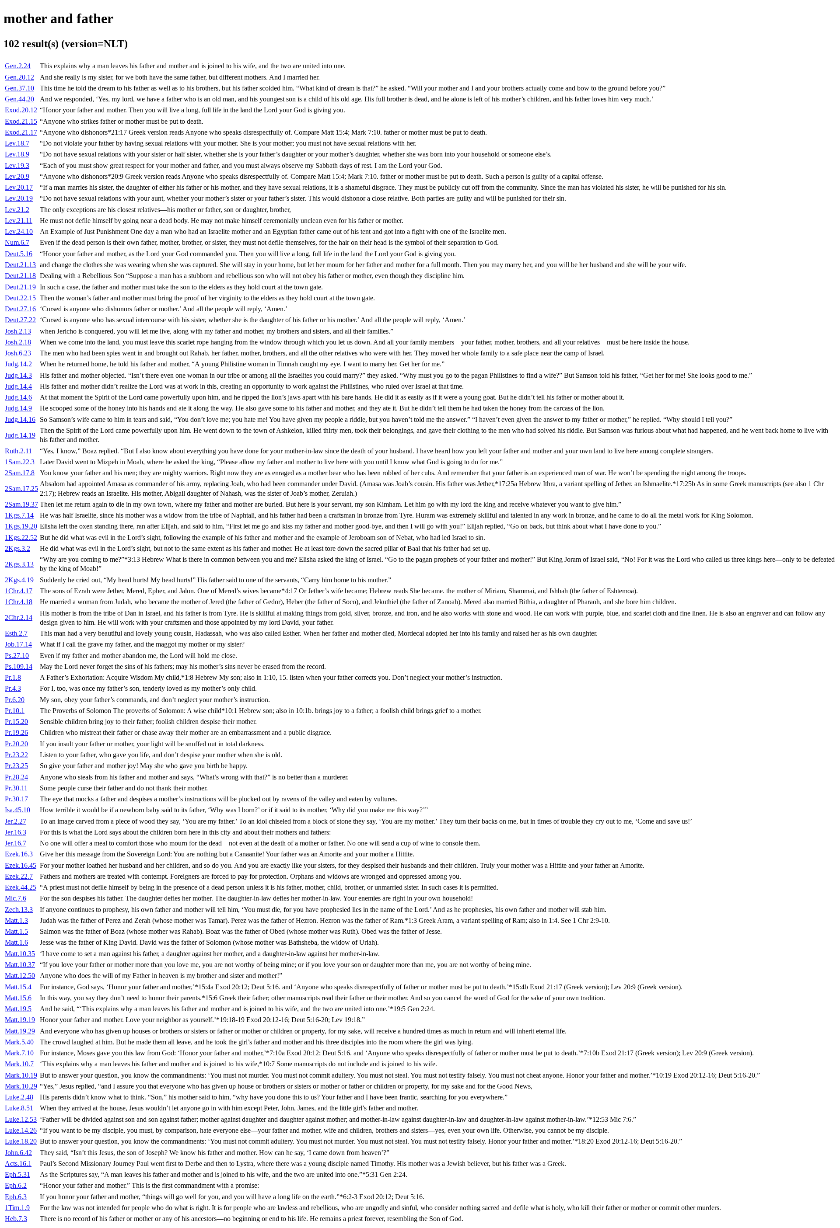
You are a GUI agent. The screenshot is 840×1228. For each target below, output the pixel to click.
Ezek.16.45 (20, 865)
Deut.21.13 (20, 264)
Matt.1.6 (16, 942)
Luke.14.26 (21, 1130)
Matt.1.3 (16, 920)
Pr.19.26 (16, 732)
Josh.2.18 (18, 342)
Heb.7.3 (16, 1218)
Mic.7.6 (15, 898)
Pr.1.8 (13, 677)
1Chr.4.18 (18, 601)
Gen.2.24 (18, 66)
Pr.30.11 (16, 788)
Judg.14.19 (20, 435)
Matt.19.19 (20, 1019)
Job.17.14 (18, 644)
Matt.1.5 (16, 931)
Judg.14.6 (18, 397)
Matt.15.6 (18, 998)
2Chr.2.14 (18, 617)
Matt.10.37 (20, 964)
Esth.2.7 (16, 633)
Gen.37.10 (19, 88)
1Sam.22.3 (20, 462)
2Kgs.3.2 (17, 548)
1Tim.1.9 (17, 1207)
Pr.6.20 (14, 699)
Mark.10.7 (19, 1064)
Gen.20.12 (19, 77)
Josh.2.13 (18, 331)
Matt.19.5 (18, 1008)
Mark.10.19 (21, 1075)
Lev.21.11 (18, 220)
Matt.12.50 (20, 975)
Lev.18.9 (17, 154)
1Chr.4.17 (18, 591)
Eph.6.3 (16, 1196)
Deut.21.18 (20, 275)
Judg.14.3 (18, 375)
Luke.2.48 (19, 1097)
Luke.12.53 (21, 1119)
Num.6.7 (17, 242)
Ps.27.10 (17, 655)
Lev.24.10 (19, 231)
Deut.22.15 (20, 298)
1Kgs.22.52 (21, 537)
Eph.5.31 (17, 1174)
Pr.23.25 (16, 765)
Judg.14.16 (20, 419)
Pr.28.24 (16, 777)
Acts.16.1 (18, 1163)
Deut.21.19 (20, 287)
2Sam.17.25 (21, 488)
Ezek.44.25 (20, 887)
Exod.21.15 (21, 121)
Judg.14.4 (18, 386)
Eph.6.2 (16, 1185)
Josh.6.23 (18, 353)
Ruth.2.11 (18, 451)
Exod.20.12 (21, 110)
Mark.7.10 (19, 1053)
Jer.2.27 (15, 821)
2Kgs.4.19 (19, 580)
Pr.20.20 (16, 744)
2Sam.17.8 (20, 473)
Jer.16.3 (15, 832)
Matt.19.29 (20, 1031)
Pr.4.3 (13, 688)
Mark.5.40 (19, 1042)
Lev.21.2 (17, 209)
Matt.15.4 (18, 987)
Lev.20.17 (19, 187)
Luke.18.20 (21, 1141)
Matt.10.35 (20, 953)
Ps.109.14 (18, 666)
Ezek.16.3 (19, 854)
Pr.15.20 (16, 721)
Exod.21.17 (21, 132)
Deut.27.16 (20, 309)
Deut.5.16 (18, 253)
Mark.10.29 (21, 1086)
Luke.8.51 (19, 1108)
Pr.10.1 (14, 710)
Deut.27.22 (20, 320)
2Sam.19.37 (21, 504)
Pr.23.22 (16, 754)
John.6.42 (18, 1152)
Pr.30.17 (16, 799)
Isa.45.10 (17, 810)
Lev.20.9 (17, 176)
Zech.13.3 (19, 909)
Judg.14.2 (18, 364)
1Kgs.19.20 (21, 526)
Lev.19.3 (17, 165)
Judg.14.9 (18, 408)
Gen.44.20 (19, 99)
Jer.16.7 (15, 843)
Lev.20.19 (19, 198)
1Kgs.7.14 (19, 515)
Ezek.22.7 (19, 876)
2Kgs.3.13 (19, 564)
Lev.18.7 (17, 143)
